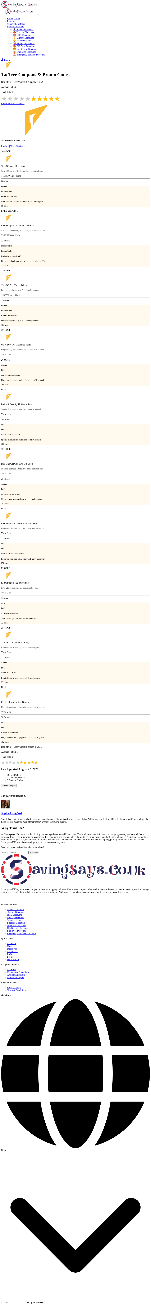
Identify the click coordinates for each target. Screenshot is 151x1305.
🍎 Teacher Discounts (23, 32)
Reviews (11, 21)
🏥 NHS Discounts (22, 35)
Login (7, 60)
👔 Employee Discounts (24, 52)
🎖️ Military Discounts (23, 38)
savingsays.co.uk (17, 1302)
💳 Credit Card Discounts (25, 49)
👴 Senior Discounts (22, 40)
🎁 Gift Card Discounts (24, 46)
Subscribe (34, 853)
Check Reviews (17, 103)
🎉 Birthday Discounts (24, 43)
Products (5, 103)
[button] (75, 1150)
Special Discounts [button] (15, 26)
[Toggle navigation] (38, 14)
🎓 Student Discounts (23, 29)
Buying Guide (13, 18)
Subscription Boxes (16, 24)
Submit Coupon (8, 785)
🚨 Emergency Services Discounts (29, 54)
